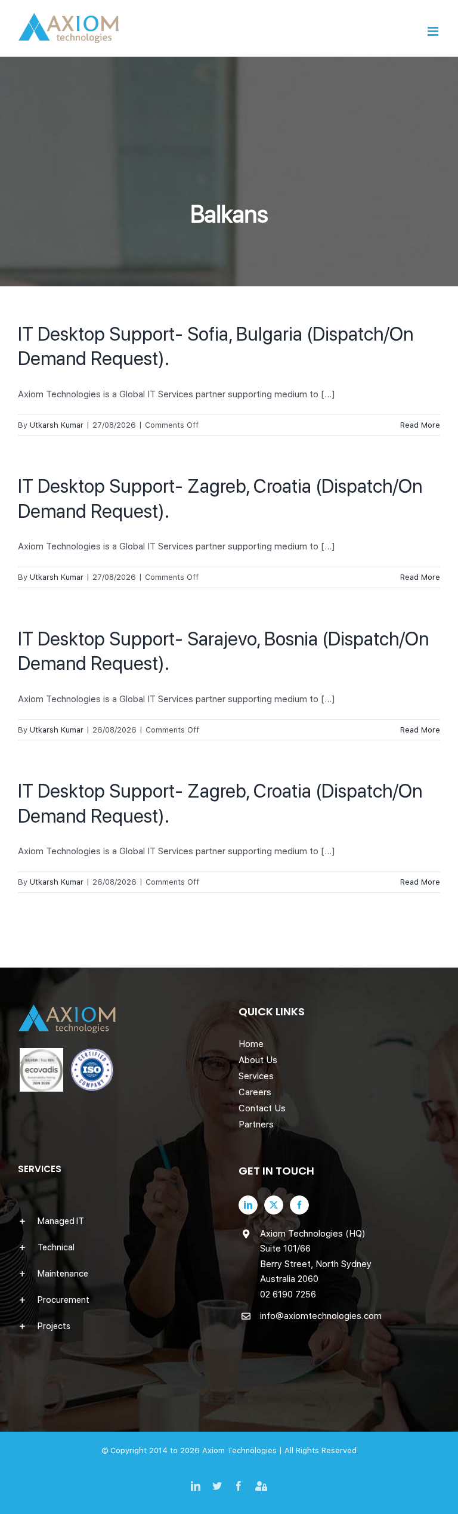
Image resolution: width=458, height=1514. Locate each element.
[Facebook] (299, 1205)
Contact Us (262, 1108)
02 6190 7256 (288, 1294)
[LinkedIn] (248, 1205)
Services (256, 1076)
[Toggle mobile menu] (434, 31)
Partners (256, 1124)
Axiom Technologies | (243, 1450)
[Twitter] (273, 1205)
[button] (118, 1221)
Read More (420, 425)
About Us (258, 1060)
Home (251, 1044)
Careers (255, 1092)
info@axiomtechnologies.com (321, 1316)
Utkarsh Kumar (56, 425)
